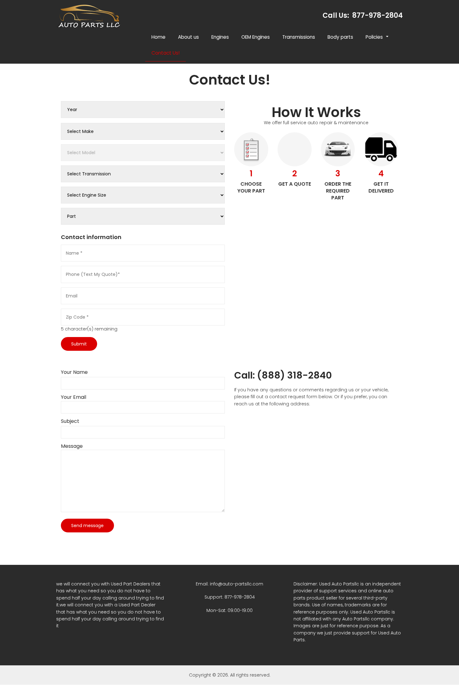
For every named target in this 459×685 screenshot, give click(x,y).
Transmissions (298, 37)
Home (158, 37)
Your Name (74, 372)
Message (72, 446)
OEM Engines (255, 37)
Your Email (73, 397)
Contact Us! (165, 53)
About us (188, 37)
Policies (377, 39)
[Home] (91, 15)
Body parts (340, 37)
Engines (220, 37)
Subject (70, 421)
